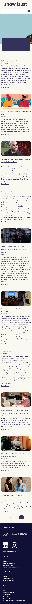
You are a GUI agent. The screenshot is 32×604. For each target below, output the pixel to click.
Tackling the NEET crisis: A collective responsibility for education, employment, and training (15, 249)
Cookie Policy (6, 598)
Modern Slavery (7, 594)
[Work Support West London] (16, 101)
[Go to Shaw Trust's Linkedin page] (7, 545)
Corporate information (9, 563)
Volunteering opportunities (10, 567)
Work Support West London (9, 61)
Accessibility (6, 596)
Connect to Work (6, 352)
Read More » (5, 87)
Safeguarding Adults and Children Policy (14, 600)
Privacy (5, 590)
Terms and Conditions (8, 592)
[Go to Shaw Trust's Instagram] (16, 545)
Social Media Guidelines (9, 551)
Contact (5, 561)
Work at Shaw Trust (8, 565)
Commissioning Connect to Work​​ (11, 192)
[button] (28, 11)
